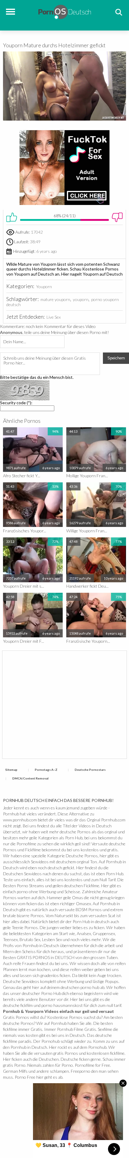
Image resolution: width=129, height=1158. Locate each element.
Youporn (44, 286)
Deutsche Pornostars (90, 769)
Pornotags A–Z (46, 769)
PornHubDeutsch (64, 11)
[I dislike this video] (117, 217)
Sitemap (11, 769)
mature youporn (55, 299)
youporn (80, 299)
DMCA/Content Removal (30, 778)
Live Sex (53, 317)
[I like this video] (11, 217)
